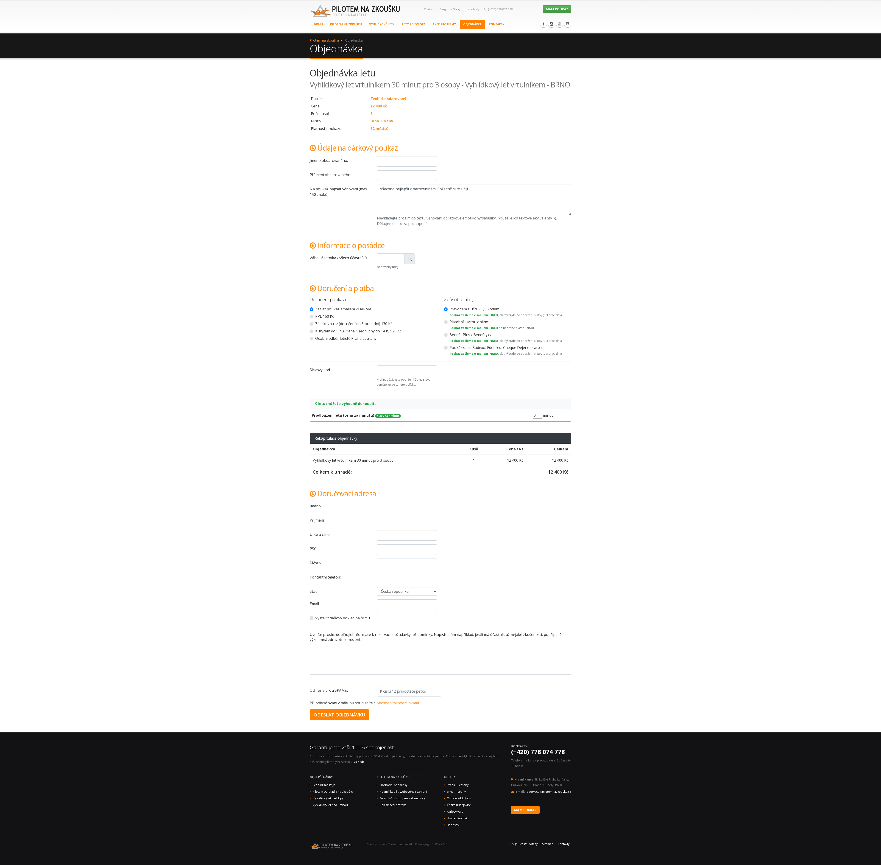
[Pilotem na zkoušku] (355, 16)
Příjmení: (317, 520)
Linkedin (567, 23)
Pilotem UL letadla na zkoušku (333, 792)
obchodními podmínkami (397, 702)
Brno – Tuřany (456, 792)
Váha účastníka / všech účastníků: (339, 257)
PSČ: (313, 548)
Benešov (453, 825)
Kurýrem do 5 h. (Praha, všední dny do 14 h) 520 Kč (358, 331)
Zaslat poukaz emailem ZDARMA (343, 309)
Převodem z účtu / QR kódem (474, 309)
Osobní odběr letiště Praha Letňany (345, 338)
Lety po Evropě (413, 24)
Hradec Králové (457, 818)
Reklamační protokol (393, 805)
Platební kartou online (468, 321)
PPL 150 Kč (324, 316)
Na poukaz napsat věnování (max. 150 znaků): (339, 191)
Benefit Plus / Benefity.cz (470, 334)
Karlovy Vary (455, 812)
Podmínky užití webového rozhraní (403, 792)
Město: (315, 562)
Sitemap (547, 844)
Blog (443, 9)
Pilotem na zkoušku (346, 24)
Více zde (359, 762)
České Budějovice (459, 805)
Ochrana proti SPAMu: (329, 690)
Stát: (313, 591)
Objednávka (472, 24)
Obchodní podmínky (393, 785)
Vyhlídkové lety (382, 24)
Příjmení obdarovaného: (330, 174)
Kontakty (473, 9)
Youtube (559, 23)
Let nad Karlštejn (324, 785)
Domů (318, 24)
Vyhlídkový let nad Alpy (328, 798)
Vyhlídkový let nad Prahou (330, 805)
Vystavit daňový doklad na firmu (342, 618)
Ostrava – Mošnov (459, 798)
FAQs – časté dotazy (524, 844)
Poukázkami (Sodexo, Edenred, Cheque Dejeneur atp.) (495, 347)
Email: (315, 603)
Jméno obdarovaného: (329, 160)
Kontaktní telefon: (325, 577)
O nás (428, 9)
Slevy (456, 9)
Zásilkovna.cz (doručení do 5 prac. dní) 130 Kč (353, 323)
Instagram (551, 23)
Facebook (543, 23)
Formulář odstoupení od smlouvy (402, 798)
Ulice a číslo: (320, 534)
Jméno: (315, 505)
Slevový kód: (320, 369)
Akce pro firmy (444, 24)
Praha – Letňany (457, 785)
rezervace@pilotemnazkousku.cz (548, 792)
